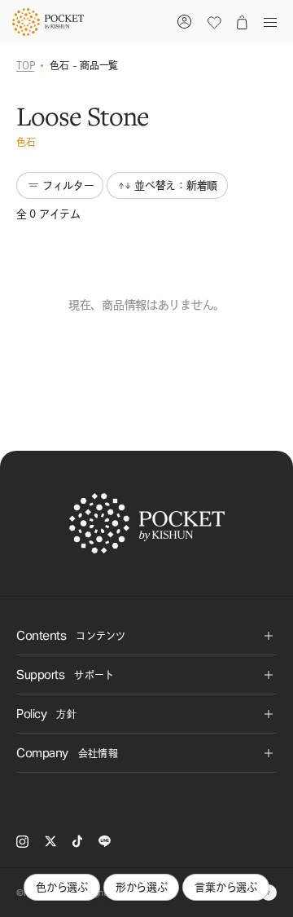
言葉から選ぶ (225, 887)
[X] (50, 841)
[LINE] (104, 841)
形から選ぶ (142, 887)
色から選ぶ (62, 887)
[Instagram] (22, 841)
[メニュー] (267, 22)
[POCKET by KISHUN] (48, 22)
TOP (25, 65)
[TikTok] (77, 841)
